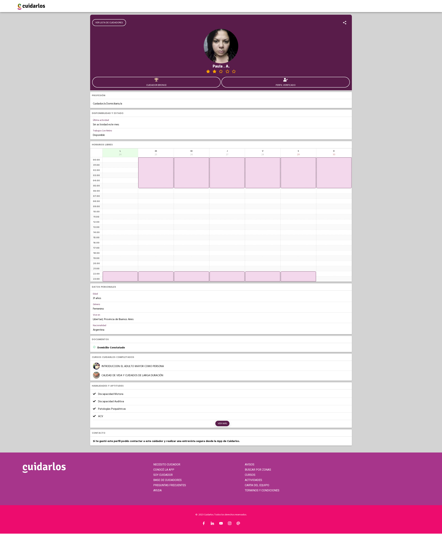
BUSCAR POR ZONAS (258, 469)
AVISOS (249, 464)
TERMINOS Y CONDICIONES (262, 490)
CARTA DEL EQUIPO (257, 485)
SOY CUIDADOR (163, 474)
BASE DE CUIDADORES (167, 480)
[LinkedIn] (212, 524)
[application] (120, 276)
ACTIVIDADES (253, 480)
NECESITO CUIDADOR (166, 464)
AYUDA (157, 490)
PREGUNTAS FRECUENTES (169, 485)
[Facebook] (203, 524)
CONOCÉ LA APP (163, 469)
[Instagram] (229, 524)
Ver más (222, 423)
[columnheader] (120, 152)
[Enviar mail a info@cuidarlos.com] (238, 524)
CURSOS (250, 474)
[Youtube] (221, 524)
